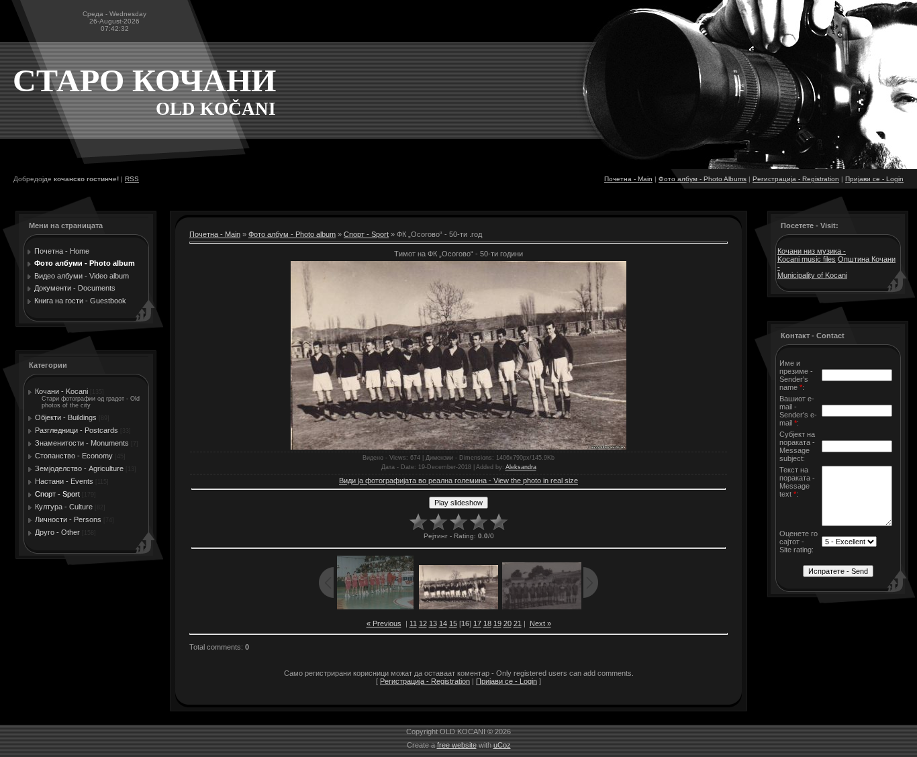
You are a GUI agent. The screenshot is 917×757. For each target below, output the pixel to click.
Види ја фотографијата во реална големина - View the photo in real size (458, 480)
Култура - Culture (64, 507)
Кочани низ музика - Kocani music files (811, 255)
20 (507, 623)
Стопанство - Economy (74, 456)
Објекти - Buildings (66, 417)
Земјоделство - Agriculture (79, 468)
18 (487, 623)
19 (497, 623)
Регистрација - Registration (796, 179)
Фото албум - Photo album (292, 234)
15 (453, 623)
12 (423, 623)
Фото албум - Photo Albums (702, 179)
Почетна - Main (628, 179)
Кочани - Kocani (61, 391)
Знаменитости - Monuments (82, 443)
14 (443, 623)
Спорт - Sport (57, 494)
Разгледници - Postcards (76, 430)
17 (477, 623)
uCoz (502, 745)
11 (413, 623)
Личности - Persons (68, 519)
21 (518, 623)
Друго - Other (57, 532)
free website (457, 745)
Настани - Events (64, 481)
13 (433, 623)
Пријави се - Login (874, 179)
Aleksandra (520, 467)
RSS (132, 179)
